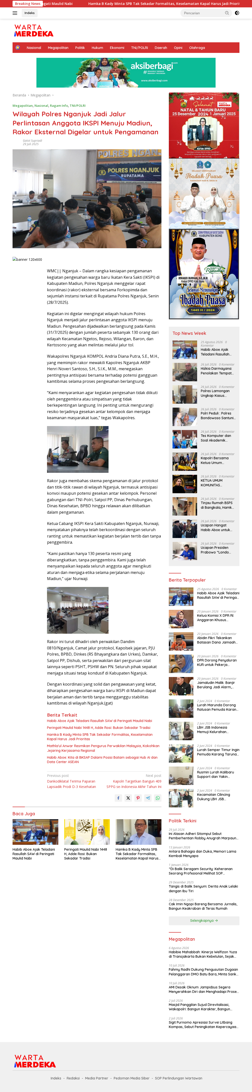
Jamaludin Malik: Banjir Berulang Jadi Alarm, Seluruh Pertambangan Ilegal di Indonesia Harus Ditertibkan (217, 684)
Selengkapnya (202, 920)
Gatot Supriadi (32, 140)
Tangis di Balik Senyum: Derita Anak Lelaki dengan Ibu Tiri (203, 888)
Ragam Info (59, 105)
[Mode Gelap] (237, 13)
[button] (227, 13)
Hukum (97, 48)
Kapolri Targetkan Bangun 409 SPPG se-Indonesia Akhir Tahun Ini (134, 781)
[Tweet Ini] (128, 798)
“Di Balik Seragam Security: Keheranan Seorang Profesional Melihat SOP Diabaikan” (201, 871)
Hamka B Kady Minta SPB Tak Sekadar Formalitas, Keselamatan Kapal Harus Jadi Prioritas (124, 3)
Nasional (34, 48)
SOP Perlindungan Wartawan (178, 1078)
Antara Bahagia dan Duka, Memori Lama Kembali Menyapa (202, 853)
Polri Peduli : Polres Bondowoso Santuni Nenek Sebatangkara (217, 415)
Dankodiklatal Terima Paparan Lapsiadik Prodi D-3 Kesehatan (71, 781)
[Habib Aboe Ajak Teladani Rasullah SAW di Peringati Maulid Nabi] (35, 832)
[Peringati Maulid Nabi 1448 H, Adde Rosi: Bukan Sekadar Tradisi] (87, 832)
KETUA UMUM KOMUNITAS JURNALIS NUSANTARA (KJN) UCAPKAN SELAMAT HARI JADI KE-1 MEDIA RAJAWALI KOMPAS (218, 482)
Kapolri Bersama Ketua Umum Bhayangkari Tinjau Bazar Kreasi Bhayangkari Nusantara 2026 (217, 460)
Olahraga (197, 48)
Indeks (30, 13)
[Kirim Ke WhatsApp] (157, 798)
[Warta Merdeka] (33, 30)
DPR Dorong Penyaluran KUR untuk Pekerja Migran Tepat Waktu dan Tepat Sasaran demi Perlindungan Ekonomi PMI (217, 662)
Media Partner (96, 1078)
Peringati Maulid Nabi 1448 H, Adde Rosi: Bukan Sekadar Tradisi (98, 727)
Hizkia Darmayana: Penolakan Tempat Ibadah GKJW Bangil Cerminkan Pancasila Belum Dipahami (217, 370)
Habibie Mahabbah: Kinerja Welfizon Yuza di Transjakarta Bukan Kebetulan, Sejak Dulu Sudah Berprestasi (203, 954)
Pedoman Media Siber (132, 1078)
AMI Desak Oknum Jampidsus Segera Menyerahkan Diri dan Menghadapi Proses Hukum (203, 989)
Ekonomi (117, 48)
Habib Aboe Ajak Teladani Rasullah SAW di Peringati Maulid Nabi (99, 721)
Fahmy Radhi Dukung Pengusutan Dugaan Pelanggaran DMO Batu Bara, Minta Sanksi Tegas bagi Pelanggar (204, 971)
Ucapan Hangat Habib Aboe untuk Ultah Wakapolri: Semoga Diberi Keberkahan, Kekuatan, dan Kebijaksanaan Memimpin (215, 527)
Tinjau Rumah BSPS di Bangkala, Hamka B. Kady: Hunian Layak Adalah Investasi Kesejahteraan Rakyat (217, 505)
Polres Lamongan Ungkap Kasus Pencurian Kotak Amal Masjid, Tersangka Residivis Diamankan (217, 393)
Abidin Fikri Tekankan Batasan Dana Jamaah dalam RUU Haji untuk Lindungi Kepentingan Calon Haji (216, 640)
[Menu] (16, 13)
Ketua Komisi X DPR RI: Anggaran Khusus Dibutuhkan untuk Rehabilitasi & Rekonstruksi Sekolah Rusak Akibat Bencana (215, 617)
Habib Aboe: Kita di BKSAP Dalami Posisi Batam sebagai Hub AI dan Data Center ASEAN (102, 759)
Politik (80, 48)
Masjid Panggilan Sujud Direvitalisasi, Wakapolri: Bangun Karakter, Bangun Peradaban (199, 1006)
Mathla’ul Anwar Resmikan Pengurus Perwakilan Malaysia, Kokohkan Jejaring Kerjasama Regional (103, 748)
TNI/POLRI (139, 48)
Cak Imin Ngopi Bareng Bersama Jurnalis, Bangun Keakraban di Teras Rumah (203, 906)
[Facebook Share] (118, 798)
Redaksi (73, 1078)
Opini (178, 48)
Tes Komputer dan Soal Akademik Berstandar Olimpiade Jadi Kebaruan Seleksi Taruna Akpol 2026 (216, 437)
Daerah (161, 48)
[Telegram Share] (148, 798)
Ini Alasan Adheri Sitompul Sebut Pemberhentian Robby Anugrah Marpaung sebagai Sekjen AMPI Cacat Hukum (203, 835)
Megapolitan (58, 48)
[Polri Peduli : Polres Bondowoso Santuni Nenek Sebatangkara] (185, 417)
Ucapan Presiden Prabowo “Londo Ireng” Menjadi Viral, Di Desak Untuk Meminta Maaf (217, 549)
